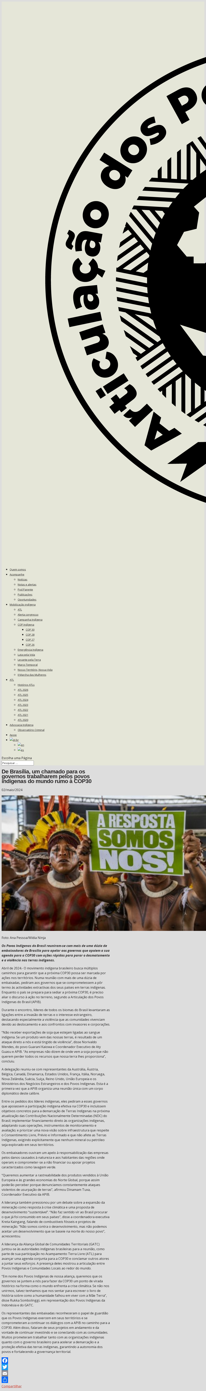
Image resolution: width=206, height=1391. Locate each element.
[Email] (56, 1373)
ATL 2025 (23, 695)
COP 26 (30, 644)
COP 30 (30, 629)
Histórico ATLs (26, 685)
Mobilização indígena (23, 604)
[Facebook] (56, 1360)
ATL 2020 (23, 720)
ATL (20, 609)
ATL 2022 (23, 710)
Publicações (25, 594)
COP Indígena (26, 624)
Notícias (22, 579)
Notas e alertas (27, 584)
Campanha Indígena (30, 619)
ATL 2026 (23, 690)
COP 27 (30, 639)
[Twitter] (56, 1367)
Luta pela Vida (26, 654)
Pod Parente (25, 589)
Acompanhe (17, 574)
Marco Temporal (28, 665)
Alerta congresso (28, 614)
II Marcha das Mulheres (32, 675)
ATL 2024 (23, 700)
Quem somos (18, 569)
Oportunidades (27, 599)
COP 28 (30, 634)
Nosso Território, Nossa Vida (35, 670)
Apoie (13, 735)
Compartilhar (12, 1386)
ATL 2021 (23, 715)
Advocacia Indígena (21, 725)
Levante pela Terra (29, 660)
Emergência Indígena (30, 649)
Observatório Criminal (31, 730)
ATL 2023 (23, 705)
